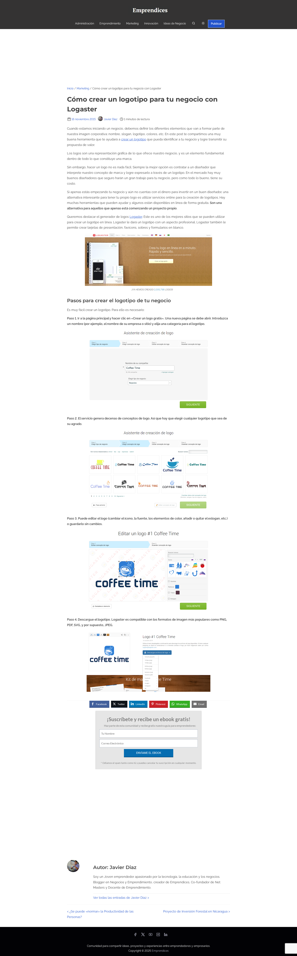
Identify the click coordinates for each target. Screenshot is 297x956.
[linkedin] (165, 935)
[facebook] (135, 935)
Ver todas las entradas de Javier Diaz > (121, 897)
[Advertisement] (148, 55)
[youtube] (150, 935)
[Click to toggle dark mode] (203, 23)
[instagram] (158, 935)
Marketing (83, 88)
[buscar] (193, 24)
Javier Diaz (110, 119)
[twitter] (143, 935)
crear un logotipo (133, 139)
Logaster (136, 216)
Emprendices (160, 950)
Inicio (70, 88)
